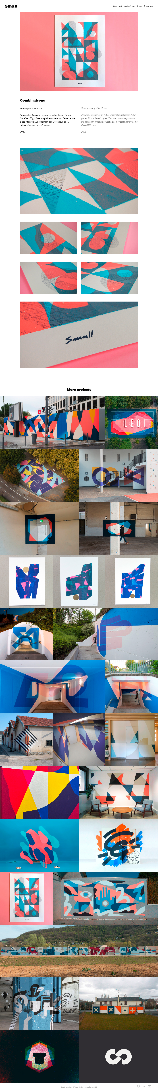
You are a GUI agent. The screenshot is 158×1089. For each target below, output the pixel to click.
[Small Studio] (11, 6)
